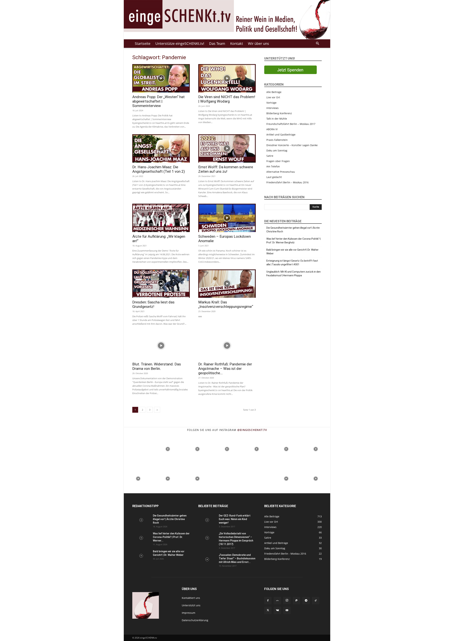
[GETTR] (277, 600)
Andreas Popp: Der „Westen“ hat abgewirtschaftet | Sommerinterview (158, 101)
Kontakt (236, 43)
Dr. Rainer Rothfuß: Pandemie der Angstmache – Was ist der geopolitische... (225, 368)
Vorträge (271, 102)
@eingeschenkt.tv (252, 430)
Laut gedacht (274, 177)
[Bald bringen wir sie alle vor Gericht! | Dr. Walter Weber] (141, 556)
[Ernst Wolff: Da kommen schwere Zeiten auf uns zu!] (227, 148)
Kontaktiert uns (191, 598)
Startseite (142, 43)
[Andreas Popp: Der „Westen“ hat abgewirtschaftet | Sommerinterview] (161, 78)
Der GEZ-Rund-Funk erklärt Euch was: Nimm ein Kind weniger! (234, 519)
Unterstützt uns (191, 605)
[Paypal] (296, 600)
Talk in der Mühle (276, 118)
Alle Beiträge (273, 92)
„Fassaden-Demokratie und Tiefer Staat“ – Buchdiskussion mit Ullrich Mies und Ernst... (237, 558)
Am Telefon (273, 166)
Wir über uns (258, 43)
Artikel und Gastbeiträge (280, 134)
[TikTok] (315, 600)
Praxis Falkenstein (277, 140)
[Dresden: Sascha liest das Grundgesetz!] (161, 283)
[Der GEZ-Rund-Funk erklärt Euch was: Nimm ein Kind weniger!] (207, 520)
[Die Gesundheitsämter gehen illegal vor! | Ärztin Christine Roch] (141, 520)
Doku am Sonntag (276, 150)
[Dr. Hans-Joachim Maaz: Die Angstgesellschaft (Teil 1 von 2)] (161, 148)
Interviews (272, 108)
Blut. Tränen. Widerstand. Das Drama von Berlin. (156, 366)
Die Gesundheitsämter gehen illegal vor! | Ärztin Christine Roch (293, 229)
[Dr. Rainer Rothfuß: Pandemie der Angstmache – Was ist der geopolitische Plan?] (227, 345)
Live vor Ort (273, 97)
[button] (317, 44)
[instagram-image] (138, 448)
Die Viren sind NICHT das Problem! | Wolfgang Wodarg (226, 99)
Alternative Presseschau (280, 171)
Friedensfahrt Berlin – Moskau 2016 (287, 182)
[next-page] (157, 410)
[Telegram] (306, 600)
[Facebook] (267, 600)
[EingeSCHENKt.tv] (227, 19)
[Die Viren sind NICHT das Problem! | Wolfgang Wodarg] (227, 78)
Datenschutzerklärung (195, 620)
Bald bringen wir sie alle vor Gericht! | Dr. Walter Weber (292, 251)
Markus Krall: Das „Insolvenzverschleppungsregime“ (225, 304)
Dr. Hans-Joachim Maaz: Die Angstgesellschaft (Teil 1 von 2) (158, 169)
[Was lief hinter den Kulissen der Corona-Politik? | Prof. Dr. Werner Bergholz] (141, 538)
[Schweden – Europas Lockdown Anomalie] (227, 218)
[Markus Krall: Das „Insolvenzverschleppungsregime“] (227, 283)
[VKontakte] (277, 610)
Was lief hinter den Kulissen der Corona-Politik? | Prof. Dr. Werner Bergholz (293, 240)
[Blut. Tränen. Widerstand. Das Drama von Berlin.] (161, 345)
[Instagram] (286, 600)
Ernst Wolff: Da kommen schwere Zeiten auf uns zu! (225, 169)
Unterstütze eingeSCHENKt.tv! (179, 43)
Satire (269, 155)
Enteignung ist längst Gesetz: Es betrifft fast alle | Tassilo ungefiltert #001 (292, 262)
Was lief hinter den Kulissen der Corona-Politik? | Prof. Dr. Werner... (171, 537)
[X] (267, 610)
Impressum (188, 612)
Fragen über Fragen (278, 161)
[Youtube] (286, 610)
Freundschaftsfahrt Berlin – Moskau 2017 (290, 124)
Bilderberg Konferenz (279, 113)
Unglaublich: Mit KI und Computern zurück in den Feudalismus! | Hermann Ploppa (293, 273)
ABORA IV (272, 129)
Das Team (217, 43)
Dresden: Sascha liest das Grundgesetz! (153, 304)
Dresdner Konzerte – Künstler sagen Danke (292, 145)
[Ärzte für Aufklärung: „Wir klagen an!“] (161, 218)
